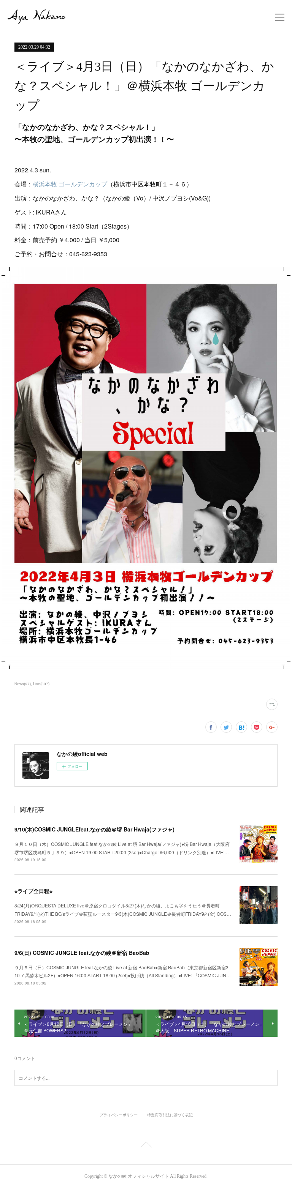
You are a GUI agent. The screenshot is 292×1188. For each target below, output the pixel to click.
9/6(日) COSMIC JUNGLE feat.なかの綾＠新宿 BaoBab (81, 952)
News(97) (22, 683)
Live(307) (41, 683)
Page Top (146, 1146)
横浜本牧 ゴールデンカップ (70, 184)
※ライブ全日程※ (33, 891)
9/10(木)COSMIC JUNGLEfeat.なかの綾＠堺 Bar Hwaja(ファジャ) (94, 829)
